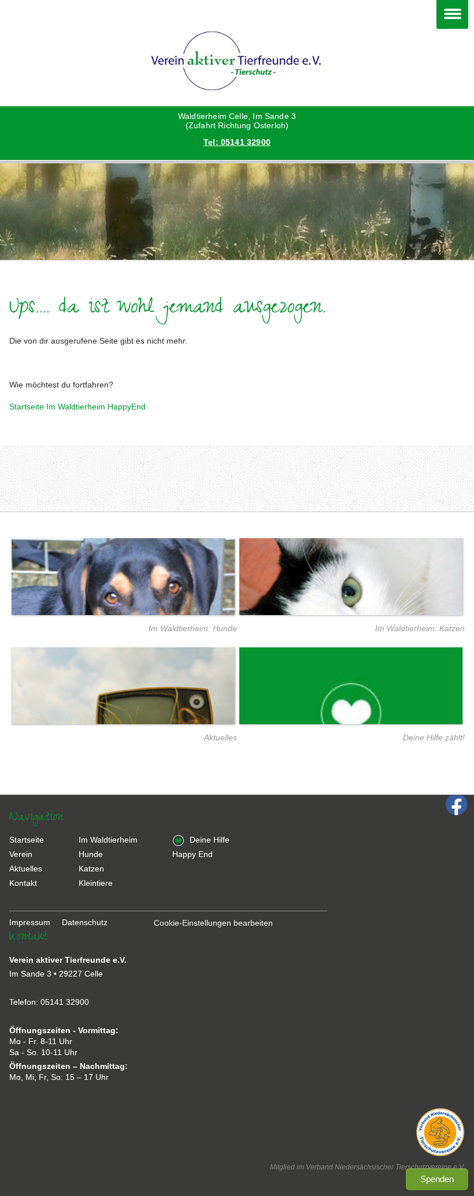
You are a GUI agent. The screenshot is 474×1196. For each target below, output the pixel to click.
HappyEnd (127, 406)
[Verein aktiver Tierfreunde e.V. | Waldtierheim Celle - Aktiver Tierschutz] (237, 62)
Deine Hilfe (209, 839)
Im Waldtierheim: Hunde (193, 628)
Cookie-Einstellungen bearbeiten (213, 922)
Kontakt (23, 883)
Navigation (452, 14)
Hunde (91, 854)
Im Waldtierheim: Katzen (420, 628)
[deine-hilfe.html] (350, 714)
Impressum (29, 922)
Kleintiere (96, 883)
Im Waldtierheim (75, 406)
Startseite (26, 406)
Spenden (437, 1179)
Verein (20, 854)
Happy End (192, 854)
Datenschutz (85, 922)
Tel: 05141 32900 (237, 142)
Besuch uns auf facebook (456, 806)
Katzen (91, 868)
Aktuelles (220, 737)
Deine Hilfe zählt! (434, 737)
